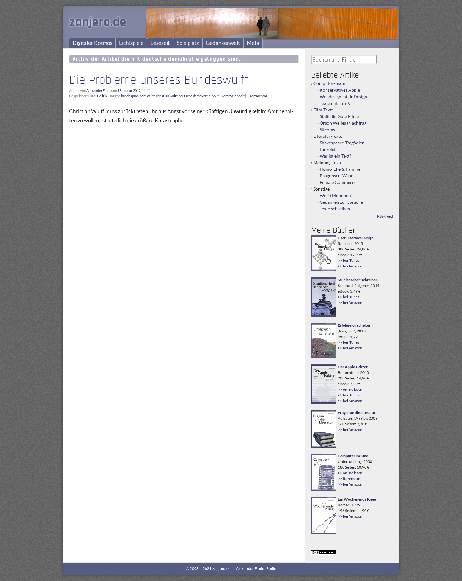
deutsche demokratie (195, 96)
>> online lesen (350, 389)
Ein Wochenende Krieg (357, 499)
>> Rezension (349, 478)
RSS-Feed (385, 216)
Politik (102, 96)
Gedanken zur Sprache (341, 202)
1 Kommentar (257, 96)
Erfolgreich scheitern (355, 325)
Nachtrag (357, 123)
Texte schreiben (335, 208)
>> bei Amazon (350, 266)
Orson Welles (333, 123)
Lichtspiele (131, 43)
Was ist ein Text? (335, 156)
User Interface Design (356, 237)
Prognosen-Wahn (337, 175)
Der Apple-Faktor (353, 366)
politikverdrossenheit (228, 96)
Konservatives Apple (340, 90)
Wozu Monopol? (336, 195)
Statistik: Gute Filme (339, 116)
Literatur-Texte (327, 136)
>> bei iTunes (348, 260)
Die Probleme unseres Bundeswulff (158, 80)
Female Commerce (338, 182)
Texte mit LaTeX (335, 103)
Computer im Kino (353, 456)
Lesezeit (160, 43)
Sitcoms (327, 129)
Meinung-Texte (327, 162)
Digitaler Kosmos (92, 43)
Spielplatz (188, 43)
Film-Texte (323, 109)
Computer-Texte (329, 83)
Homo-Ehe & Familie (340, 169)
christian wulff (166, 96)
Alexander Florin (99, 91)
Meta (253, 43)
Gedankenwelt (223, 43)
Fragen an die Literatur (357, 412)
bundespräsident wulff (138, 96)
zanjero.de (97, 22)
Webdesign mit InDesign (343, 96)
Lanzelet (328, 149)
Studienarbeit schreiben (358, 279)
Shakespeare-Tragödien (342, 142)
